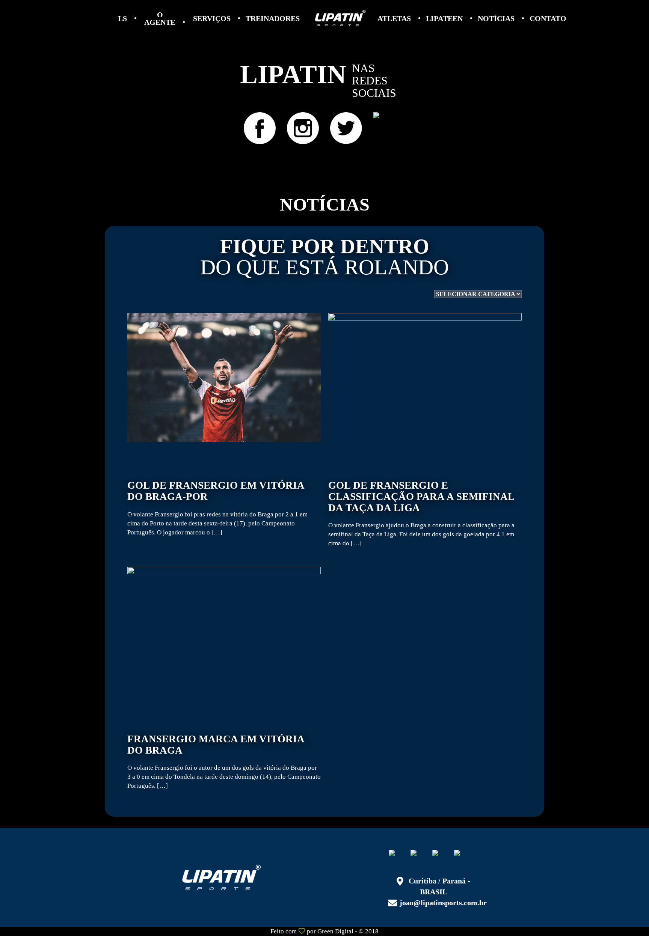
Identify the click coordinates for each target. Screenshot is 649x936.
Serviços (212, 18)
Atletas (394, 18)
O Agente (159, 18)
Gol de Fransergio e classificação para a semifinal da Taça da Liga (421, 513)
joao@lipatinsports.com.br (443, 902)
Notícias (496, 18)
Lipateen (444, 18)
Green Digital (335, 931)
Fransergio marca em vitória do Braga (224, 761)
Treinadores (273, 18)
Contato (548, 18)
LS (122, 18)
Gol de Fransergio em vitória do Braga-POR (217, 508)
